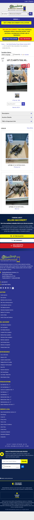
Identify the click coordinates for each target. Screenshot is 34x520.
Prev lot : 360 (16, 100)
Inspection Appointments (5, 359)
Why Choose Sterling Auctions (7, 302)
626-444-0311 (5, 282)
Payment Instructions (5, 369)
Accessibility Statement (5, 432)
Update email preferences (7, 478)
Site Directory (3, 414)
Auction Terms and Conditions (7, 317)
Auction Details (7, 117)
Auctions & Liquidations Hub (6, 389)
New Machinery (4, 392)
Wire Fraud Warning (4, 372)
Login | (26, 1)
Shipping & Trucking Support (6, 364)
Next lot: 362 (16, 107)
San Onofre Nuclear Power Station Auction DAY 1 (19, 44)
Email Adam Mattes (6, 284)
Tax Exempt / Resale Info (6, 374)
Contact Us (3, 417)
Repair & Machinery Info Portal (7, 404)
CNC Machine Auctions (5, 307)
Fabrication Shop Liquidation (6, 337)
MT (13, 288)
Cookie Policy (3, 429)
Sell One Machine (4, 327)
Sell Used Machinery (5, 387)
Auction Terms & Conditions (6, 424)
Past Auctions (3, 297)
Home (3, 44)
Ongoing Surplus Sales (5, 347)
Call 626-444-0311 (25, 38)
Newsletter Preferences (5, 434)
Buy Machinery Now (5, 384)
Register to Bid (4, 357)
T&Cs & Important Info (9, 121)
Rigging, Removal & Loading (6, 362)
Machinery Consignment (5, 344)
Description (5, 113)
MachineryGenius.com (5, 402)
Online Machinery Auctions (6, 305)
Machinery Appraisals (5, 339)
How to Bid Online (4, 354)
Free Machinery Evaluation (6, 325)
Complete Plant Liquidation (6, 332)
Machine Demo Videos (5, 399)
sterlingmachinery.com (17, 446)
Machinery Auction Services (6, 300)
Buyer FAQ (3, 367)
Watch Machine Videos (5, 377)
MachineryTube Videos (5, 397)
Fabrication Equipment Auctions (7, 310)
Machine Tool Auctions (5, 312)
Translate (27, 54)
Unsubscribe (3, 437)
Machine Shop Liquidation (6, 335)
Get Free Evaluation (10, 38)
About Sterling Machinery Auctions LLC (8, 412)
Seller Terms (3, 427)
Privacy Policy (3, 419)
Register (31, 1)
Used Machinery (4, 394)
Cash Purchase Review (5, 342)
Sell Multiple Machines (5, 329)
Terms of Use (3, 422)
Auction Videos (4, 315)
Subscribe (24, 461)
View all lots (30, 128)
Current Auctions (4, 295)
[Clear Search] (28, 14)
